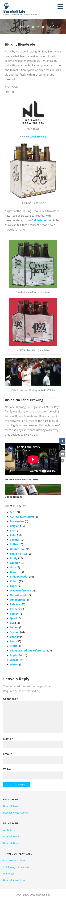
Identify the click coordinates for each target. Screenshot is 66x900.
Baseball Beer (10, 843)
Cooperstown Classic (14, 860)
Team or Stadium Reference (27, 650)
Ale (12, 512)
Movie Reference (20, 590)
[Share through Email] (62, 454)
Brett (13, 530)
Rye (12, 623)
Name (8, 738)
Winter (14, 664)
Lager (13, 586)
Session (15, 632)
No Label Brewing (36, 136)
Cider (13, 535)
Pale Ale (15, 604)
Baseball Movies (12, 806)
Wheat (14, 660)
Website (8, 769)
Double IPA (17, 549)
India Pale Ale (18, 576)
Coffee (14, 544)
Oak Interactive (41, 220)
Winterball (9, 873)
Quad (13, 618)
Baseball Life (14, 11)
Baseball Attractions (14, 880)
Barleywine (17, 521)
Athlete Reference (21, 516)
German (15, 563)
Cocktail (15, 539)
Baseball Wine (11, 836)
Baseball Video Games (15, 812)
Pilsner (14, 609)
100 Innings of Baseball (16, 867)
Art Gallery (9, 829)
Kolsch (14, 581)
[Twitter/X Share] (62, 447)
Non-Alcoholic (19, 595)
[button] (61, 6)
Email (7, 754)
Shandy (15, 637)
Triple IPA (16, 655)
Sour (13, 641)
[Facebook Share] (62, 441)
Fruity (14, 558)
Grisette (15, 572)
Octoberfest (17, 599)
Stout (13, 646)
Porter (14, 613)
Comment (10, 699)
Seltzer (14, 627)
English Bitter (18, 553)
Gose (13, 567)
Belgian (15, 526)
